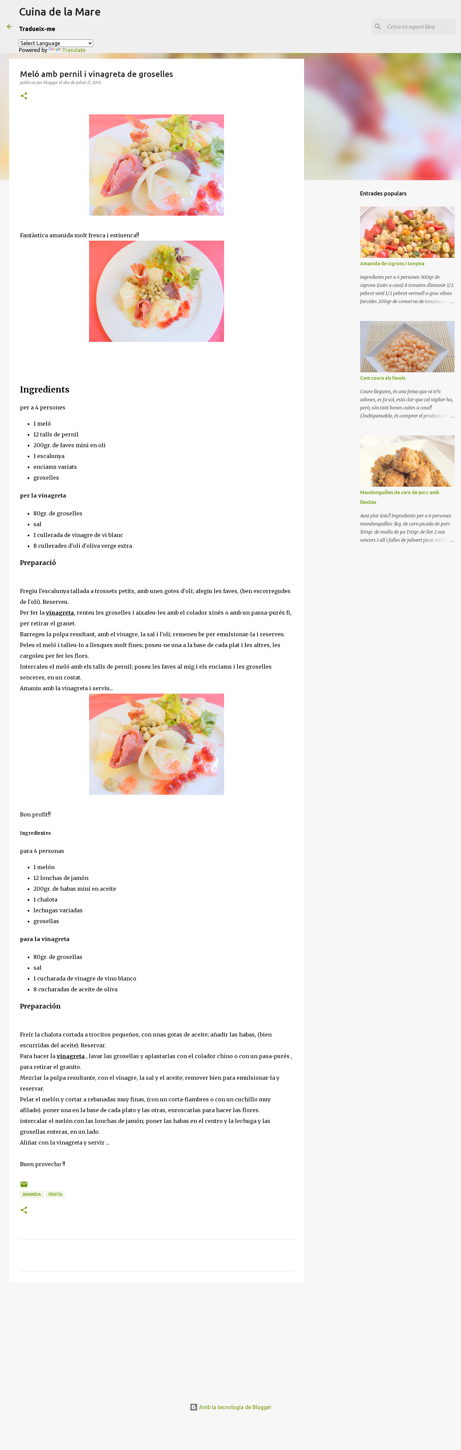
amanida (32, 1194)
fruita (55, 1194)
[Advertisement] (156, 1339)
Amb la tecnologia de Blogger (234, 1407)
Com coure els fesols (382, 378)
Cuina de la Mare (60, 11)
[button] (24, 96)
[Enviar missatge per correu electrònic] (24, 1187)
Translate (73, 50)
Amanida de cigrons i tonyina (392, 263)
